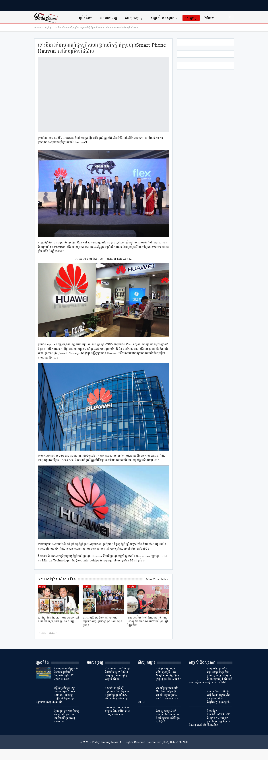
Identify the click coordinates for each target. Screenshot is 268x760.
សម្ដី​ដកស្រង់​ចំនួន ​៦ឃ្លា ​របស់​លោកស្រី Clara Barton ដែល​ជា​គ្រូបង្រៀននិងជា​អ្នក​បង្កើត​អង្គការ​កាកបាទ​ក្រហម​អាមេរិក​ (56, 695)
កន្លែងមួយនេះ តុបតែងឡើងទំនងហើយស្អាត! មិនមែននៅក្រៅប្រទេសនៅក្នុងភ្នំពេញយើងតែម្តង (117, 673)
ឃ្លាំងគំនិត (85, 18)
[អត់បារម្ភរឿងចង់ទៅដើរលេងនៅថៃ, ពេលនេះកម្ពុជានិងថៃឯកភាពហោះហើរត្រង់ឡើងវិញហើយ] (148, 599)
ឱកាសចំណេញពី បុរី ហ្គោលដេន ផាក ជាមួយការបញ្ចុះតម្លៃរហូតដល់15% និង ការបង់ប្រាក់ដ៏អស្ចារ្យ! (117, 693)
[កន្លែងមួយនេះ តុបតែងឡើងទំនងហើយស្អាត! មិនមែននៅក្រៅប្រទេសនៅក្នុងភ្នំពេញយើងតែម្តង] (94, 672)
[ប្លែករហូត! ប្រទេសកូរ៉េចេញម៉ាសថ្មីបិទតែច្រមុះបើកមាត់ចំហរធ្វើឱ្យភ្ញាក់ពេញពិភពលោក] (43, 715)
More (209, 18)
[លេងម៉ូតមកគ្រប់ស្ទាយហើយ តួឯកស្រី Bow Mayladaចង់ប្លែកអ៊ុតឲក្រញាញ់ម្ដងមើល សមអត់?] (146, 672)
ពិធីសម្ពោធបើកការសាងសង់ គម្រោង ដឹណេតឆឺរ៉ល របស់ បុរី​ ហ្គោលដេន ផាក (117, 711)
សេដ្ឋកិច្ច (191, 18)
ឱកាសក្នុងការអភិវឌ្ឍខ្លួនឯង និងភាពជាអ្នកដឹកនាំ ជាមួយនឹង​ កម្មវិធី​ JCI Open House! (66, 673)
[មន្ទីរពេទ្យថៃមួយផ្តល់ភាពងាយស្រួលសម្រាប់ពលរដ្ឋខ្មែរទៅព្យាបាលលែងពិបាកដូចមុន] (103, 599)
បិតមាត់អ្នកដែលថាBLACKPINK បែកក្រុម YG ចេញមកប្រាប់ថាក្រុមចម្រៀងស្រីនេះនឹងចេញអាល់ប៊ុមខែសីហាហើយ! (210, 718)
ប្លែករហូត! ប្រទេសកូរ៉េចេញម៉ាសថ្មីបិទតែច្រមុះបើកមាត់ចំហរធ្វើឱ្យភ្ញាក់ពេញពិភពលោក (66, 716)
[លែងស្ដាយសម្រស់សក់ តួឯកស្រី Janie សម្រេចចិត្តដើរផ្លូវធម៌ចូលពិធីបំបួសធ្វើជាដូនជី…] (146, 715)
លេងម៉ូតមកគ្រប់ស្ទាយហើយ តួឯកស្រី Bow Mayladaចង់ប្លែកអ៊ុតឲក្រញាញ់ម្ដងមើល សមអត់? (168, 673)
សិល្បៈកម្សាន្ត (134, 18)
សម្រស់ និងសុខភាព (164, 18)
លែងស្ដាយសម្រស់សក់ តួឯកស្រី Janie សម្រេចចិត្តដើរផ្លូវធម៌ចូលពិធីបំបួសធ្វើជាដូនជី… (168, 716)
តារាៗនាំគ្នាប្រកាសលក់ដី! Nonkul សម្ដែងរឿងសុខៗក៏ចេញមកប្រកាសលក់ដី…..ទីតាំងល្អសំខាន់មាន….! (158, 695)
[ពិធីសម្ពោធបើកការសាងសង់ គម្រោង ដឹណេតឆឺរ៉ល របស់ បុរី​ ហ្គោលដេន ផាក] (94, 712)
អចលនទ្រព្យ (108, 18)
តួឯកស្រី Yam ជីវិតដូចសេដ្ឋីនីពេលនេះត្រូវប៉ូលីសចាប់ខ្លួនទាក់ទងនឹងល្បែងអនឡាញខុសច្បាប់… (219, 696)
